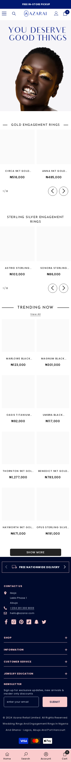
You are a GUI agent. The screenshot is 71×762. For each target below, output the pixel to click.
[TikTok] (29, 621)
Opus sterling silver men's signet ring (53, 527)
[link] (35, 567)
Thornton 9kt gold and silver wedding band (18, 471)
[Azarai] (35, 65)
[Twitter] (44, 621)
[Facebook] (6, 621)
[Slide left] (52, 191)
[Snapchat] (36, 621)
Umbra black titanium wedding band (52, 415)
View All (35, 314)
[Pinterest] (21, 621)
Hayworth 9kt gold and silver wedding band (18, 527)
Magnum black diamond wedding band (53, 359)
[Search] (14, 13)
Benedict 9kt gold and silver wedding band (52, 471)
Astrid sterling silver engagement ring (17, 268)
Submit (55, 702)
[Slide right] (63, 191)
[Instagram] (13, 621)
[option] (35, 4)
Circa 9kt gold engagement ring (17, 171)
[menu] (4, 13)
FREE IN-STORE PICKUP (36, 4)
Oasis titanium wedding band (18, 415)
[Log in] (56, 13)
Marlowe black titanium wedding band (18, 359)
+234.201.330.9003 (22, 608)
